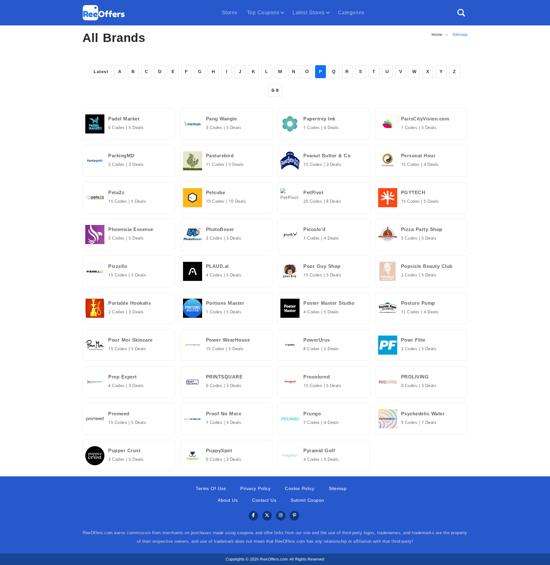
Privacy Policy (255, 488)
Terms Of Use (211, 488)
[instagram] (281, 516)
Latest (101, 71)
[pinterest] (294, 516)
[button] (461, 12)
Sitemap (338, 488)
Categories (351, 12)
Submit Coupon (307, 500)
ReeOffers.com (274, 559)
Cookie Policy (299, 488)
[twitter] (267, 516)
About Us (228, 500)
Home (437, 34)
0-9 (275, 90)
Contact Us (264, 500)
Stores (229, 12)
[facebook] (253, 516)
